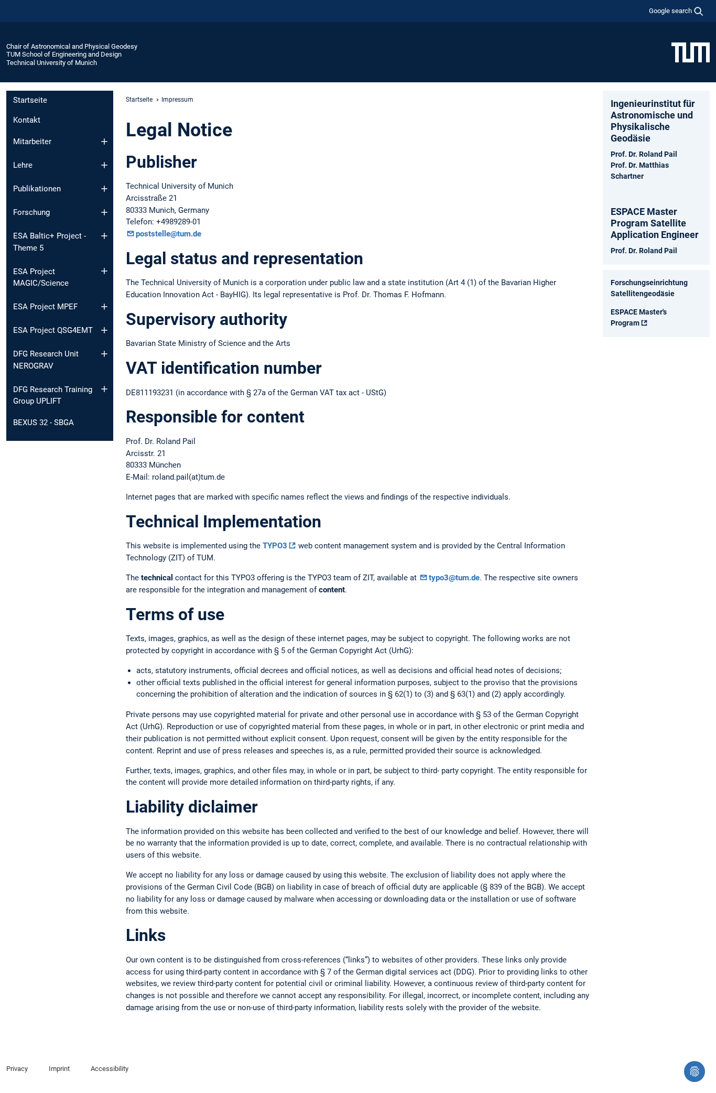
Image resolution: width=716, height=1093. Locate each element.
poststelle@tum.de (168, 234)
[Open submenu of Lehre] (104, 165)
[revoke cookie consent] (694, 1071)
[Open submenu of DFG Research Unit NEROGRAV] (104, 354)
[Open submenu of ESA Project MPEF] (104, 306)
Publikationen (37, 188)
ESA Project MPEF (45, 306)
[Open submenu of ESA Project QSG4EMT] (104, 330)
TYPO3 (275, 545)
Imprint (59, 1069)
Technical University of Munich (51, 63)
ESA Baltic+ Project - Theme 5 (49, 242)
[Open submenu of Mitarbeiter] (104, 141)
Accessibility (109, 1069)
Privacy (17, 1069)
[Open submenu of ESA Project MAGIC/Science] (104, 271)
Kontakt (26, 120)
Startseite (30, 100)
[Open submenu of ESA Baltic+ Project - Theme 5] (104, 236)
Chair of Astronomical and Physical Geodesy (71, 46)
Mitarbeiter (32, 141)
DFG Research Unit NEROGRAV (46, 360)
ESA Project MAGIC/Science (41, 277)
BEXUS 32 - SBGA (43, 422)
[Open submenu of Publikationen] (104, 188)
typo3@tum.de (454, 577)
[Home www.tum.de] (690, 52)
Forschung (31, 212)
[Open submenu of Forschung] (104, 212)
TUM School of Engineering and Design (64, 54)
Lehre (22, 165)
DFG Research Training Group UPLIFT (52, 395)
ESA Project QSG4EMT (53, 330)
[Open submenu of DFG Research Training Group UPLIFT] (104, 389)
